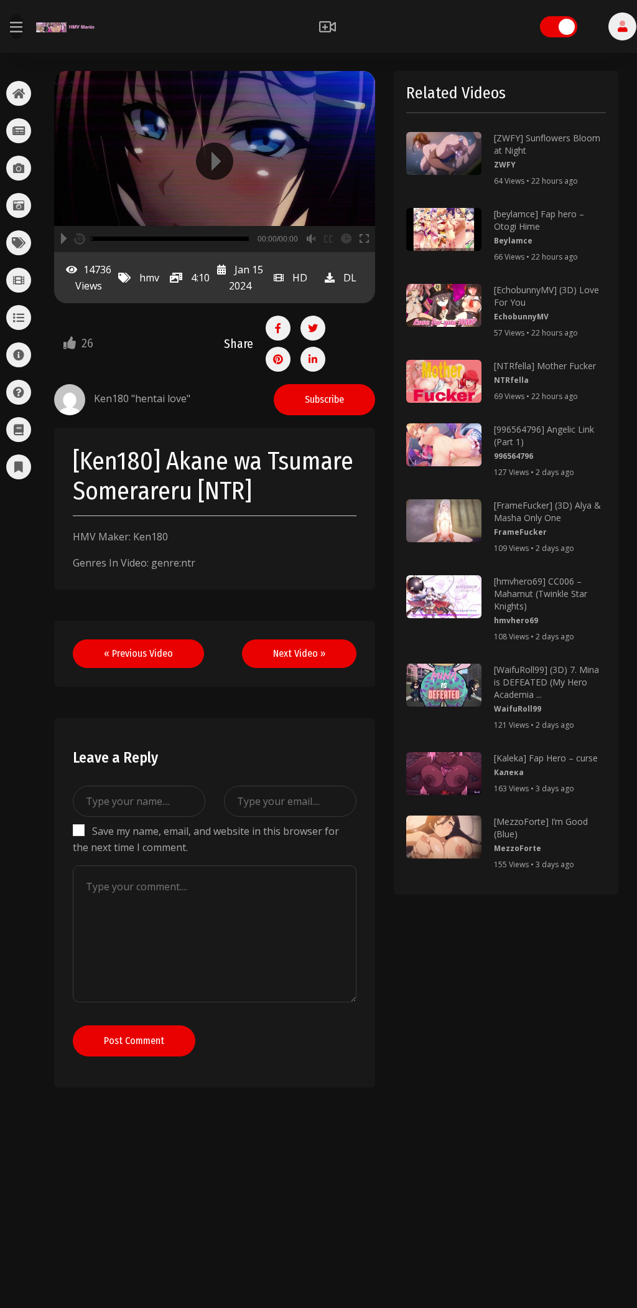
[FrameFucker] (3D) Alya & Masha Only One (547, 511)
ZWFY (505, 164)
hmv (149, 278)
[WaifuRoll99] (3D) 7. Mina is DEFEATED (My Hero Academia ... (546, 682)
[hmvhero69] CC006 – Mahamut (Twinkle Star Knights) (540, 593)
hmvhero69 (516, 620)
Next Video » (299, 653)
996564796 (513, 456)
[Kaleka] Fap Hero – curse (546, 758)
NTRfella (511, 380)
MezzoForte (517, 848)
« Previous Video (138, 653)
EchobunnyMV (521, 316)
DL (349, 278)
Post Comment (134, 1041)
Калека (509, 772)
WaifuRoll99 (517, 708)
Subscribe (324, 399)
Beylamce (513, 240)
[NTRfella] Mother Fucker (545, 366)
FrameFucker (520, 532)
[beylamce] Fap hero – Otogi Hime (539, 220)
